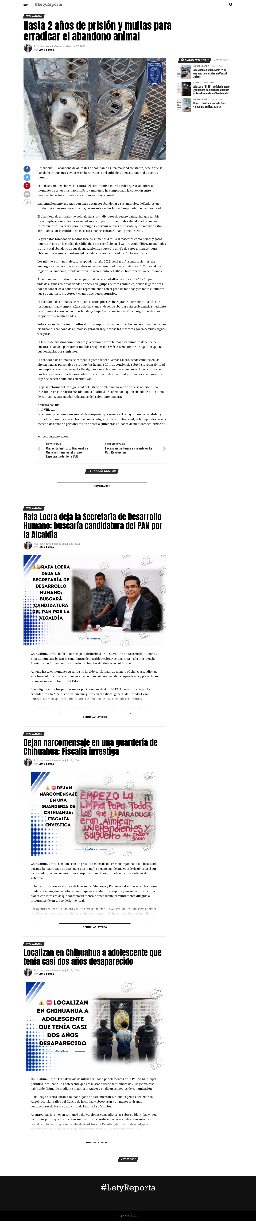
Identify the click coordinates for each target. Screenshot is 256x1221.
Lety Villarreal (46, 49)
